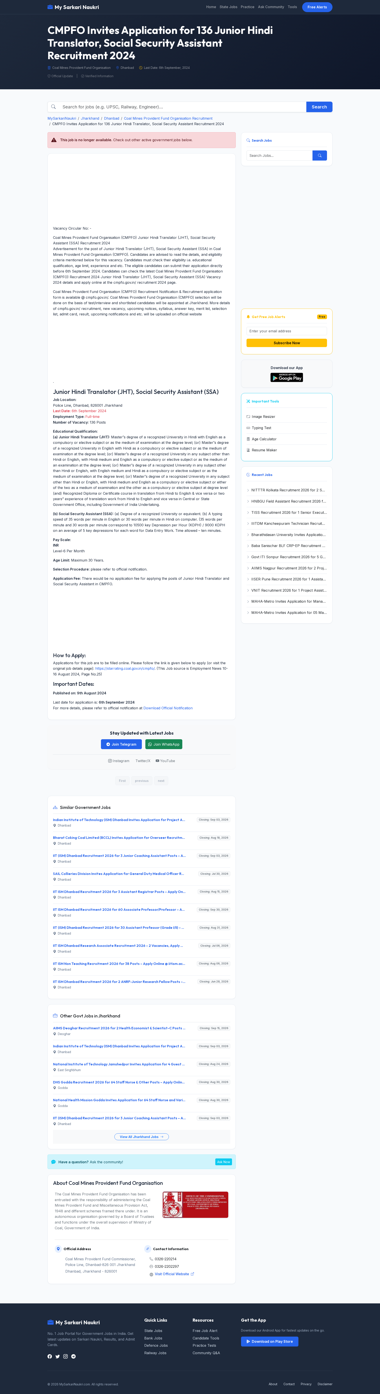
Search (319, 107)
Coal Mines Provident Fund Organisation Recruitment (168, 118)
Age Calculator (264, 439)
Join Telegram (124, 744)
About (273, 1384)
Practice (247, 7)
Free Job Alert (205, 1330)
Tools (292, 7)
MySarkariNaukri (62, 118)
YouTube (167, 761)
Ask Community (271, 7)
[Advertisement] (141, 189)
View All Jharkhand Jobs (139, 1137)
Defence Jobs (156, 1345)
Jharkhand (90, 118)
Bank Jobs (153, 1338)
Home (211, 7)
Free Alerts (317, 7)
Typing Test (261, 428)
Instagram (121, 761)
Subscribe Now (287, 343)
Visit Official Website (172, 1274)
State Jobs (228, 7)
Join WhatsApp (166, 744)
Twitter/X (142, 761)
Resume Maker (264, 450)
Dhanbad (111, 118)
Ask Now (223, 1162)
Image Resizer (263, 416)
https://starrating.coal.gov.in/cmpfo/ (125, 668)
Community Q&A (206, 1353)
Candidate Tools (206, 1338)
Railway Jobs (155, 1353)
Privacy (306, 1384)
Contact (289, 1384)
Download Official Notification (168, 708)
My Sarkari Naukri (77, 7)
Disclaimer (325, 1384)
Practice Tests (204, 1345)
